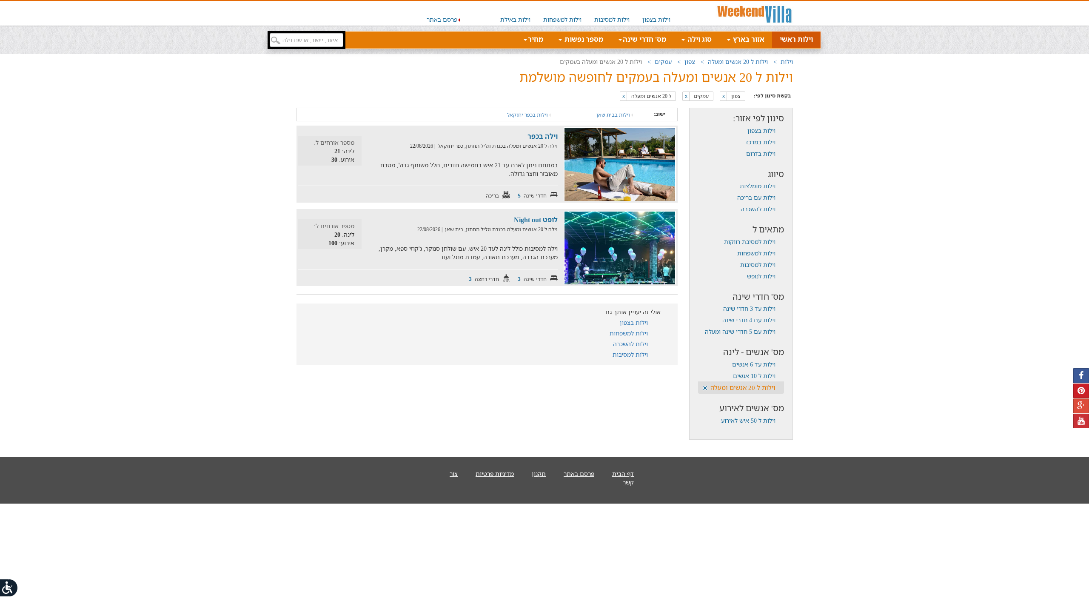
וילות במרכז (760, 142)
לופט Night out (536, 219)
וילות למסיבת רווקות (749, 242)
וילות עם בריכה (756, 197)
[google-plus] (1081, 405)
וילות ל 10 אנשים (754, 376)
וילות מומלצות (757, 186)
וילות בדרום (760, 153)
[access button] (9, 587)
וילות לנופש (761, 276)
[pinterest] (1081, 391)
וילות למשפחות (562, 19)
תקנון (539, 474)
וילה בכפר (542, 136)
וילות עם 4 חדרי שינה (748, 320)
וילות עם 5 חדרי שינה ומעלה (740, 331)
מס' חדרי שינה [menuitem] (644, 39)
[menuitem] (656, 13)
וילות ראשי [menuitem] (796, 39)
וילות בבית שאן (613, 114)
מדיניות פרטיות (495, 474)
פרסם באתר (442, 19)
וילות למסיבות (612, 19)
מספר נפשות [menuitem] (583, 39)
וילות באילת (515, 19)
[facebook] (1081, 375)
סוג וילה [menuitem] (699, 39)
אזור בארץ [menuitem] (747, 39)
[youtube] (1081, 421)
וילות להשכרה (758, 209)
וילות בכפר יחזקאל (528, 114)
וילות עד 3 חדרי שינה (749, 308)
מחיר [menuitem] (535, 39)
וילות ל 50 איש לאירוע (748, 420)
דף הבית (623, 474)
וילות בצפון (656, 19)
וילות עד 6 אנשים (753, 364)
